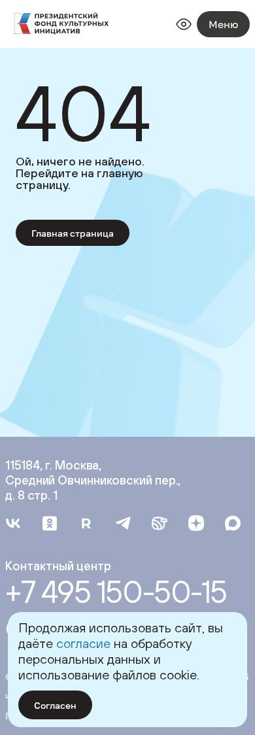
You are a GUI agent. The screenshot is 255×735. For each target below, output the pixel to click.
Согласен (55, 705)
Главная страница (72, 233)
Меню (223, 24)
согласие (83, 643)
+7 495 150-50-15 (116, 591)
